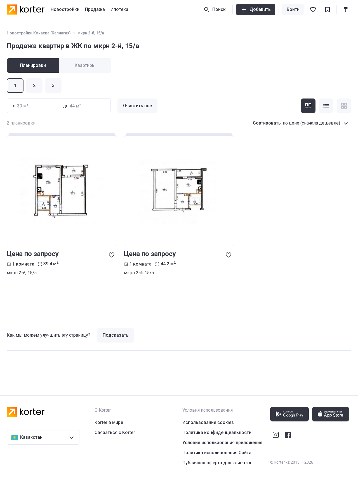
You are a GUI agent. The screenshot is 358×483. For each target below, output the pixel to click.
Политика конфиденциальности (216, 432)
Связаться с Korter (115, 432)
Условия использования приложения (222, 442)
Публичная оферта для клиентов (217, 462)
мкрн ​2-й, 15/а (90, 33)
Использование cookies (208, 422)
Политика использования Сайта (216, 452)
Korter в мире (109, 422)
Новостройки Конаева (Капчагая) (39, 33)
